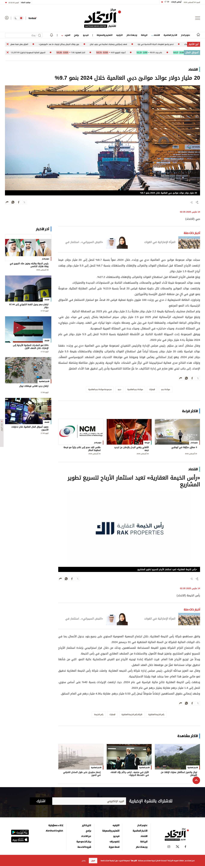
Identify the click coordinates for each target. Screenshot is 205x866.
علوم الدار (185, 35)
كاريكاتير (86, 825)
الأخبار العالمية (170, 35)
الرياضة (144, 35)
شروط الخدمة (84, 846)
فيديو (85, 35)
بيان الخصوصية (84, 841)
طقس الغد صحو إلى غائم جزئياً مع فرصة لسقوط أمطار (82, 449)
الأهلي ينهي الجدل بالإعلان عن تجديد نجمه (131, 449)
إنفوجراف (114, 841)
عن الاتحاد (86, 836)
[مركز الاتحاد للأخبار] (102, 18)
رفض (84, 860)
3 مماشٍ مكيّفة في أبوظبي (184, 447)
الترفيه (119, 35)
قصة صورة (114, 846)
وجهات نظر (132, 35)
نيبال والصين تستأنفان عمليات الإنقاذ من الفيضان (179, 774)
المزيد (67, 35)
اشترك (40, 801)
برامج (76, 35)
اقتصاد (156, 35)
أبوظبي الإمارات (173, 1)
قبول (93, 860)
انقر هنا (134, 860)
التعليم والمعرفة (104, 35)
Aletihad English (54, 830)
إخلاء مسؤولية (55, 825)
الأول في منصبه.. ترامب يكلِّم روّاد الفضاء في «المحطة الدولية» (130, 774)
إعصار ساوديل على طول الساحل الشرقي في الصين (82, 774)
